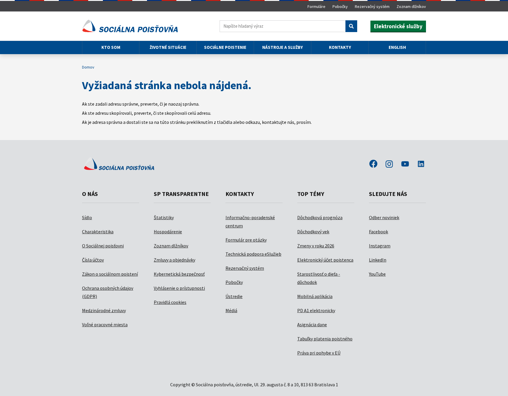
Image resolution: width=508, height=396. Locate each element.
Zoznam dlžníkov (411, 6)
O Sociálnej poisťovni (103, 246)
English (397, 47)
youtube (405, 164)
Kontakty (340, 47)
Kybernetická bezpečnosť (179, 274)
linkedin (421, 164)
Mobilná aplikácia (314, 296)
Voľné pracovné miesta (105, 324)
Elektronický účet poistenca (325, 260)
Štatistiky (164, 217)
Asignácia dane (312, 324)
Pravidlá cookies (170, 302)
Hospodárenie (168, 231)
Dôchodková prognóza (319, 217)
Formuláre (316, 6)
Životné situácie (168, 47)
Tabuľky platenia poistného (324, 339)
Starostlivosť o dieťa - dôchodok (318, 278)
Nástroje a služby (282, 47)
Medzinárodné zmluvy (104, 310)
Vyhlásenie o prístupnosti (179, 288)
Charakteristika (97, 231)
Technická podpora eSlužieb (253, 254)
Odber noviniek (384, 217)
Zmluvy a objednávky (174, 260)
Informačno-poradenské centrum (250, 221)
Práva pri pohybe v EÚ (318, 353)
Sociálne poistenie (225, 47)
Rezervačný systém (372, 6)
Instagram (379, 246)
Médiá (231, 310)
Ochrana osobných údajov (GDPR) (107, 292)
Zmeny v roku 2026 (315, 246)
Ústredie (234, 296)
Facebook (378, 231)
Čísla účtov (93, 260)
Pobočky (340, 6)
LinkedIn (377, 260)
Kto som (110, 47)
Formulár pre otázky (246, 240)
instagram (389, 164)
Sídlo (87, 217)
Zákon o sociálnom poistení (110, 274)
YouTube (377, 274)
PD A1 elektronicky (316, 310)
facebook (373, 164)
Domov (88, 67)
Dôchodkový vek (313, 231)
